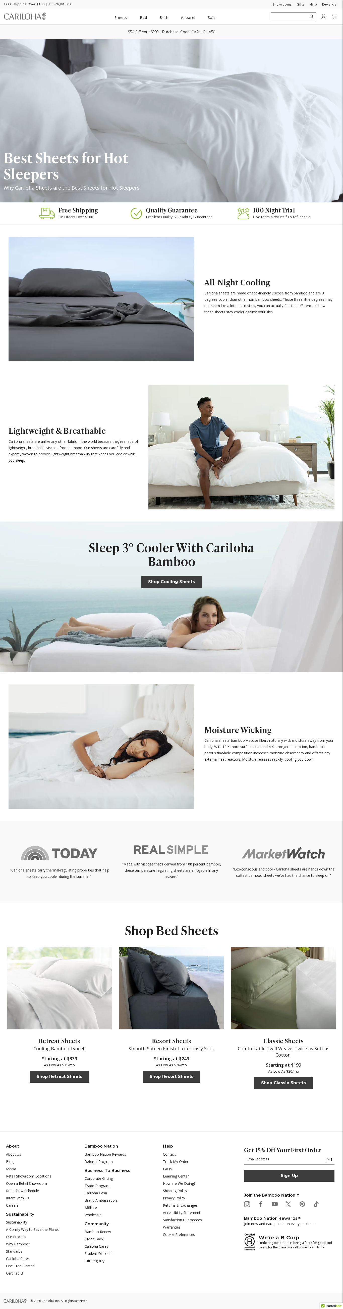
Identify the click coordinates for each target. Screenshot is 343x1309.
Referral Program (99, 1161)
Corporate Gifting (99, 1178)
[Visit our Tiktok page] (315, 1203)
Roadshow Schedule (22, 1190)
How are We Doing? (179, 1183)
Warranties (172, 1227)
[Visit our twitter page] (288, 1203)
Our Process (16, 1236)
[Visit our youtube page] (274, 1203)
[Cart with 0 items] (334, 17)
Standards (14, 1251)
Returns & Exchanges (180, 1205)
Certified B (14, 1273)
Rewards (329, 4)
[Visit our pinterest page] (302, 1203)
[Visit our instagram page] (246, 1203)
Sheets (121, 17)
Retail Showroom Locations (28, 1176)
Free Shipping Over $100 (24, 4)
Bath (163, 17)
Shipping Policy (175, 1190)
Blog (10, 1161)
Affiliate (91, 1207)
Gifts (301, 4)
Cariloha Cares (18, 1258)
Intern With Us (17, 1198)
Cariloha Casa (96, 1193)
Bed (143, 17)
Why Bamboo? (18, 1244)
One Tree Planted (20, 1265)
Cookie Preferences (179, 1234)
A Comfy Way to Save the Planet (32, 1229)
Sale (212, 17)
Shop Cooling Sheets (171, 581)
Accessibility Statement (181, 1212)
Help (313, 4)
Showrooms (282, 4)
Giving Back (94, 1239)
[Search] (312, 16)
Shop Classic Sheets (283, 1082)
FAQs (167, 1168)
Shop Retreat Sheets (60, 1076)
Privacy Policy (174, 1198)
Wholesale (93, 1214)
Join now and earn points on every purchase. (280, 1223)
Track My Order (175, 1161)
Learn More (316, 1247)
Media (11, 1168)
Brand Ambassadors (101, 1200)
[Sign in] (323, 17)
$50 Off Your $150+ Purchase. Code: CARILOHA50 (171, 32)
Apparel (188, 17)
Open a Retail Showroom (26, 1183)
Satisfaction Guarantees (182, 1219)
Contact (169, 1154)
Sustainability (16, 1222)
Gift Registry (94, 1260)
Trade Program (97, 1185)
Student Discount (99, 1253)
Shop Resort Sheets (172, 1076)
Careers (12, 1205)
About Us (13, 1154)
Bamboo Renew (98, 1231)
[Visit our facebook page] (260, 1203)
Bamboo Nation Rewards (105, 1154)
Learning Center (176, 1176)
